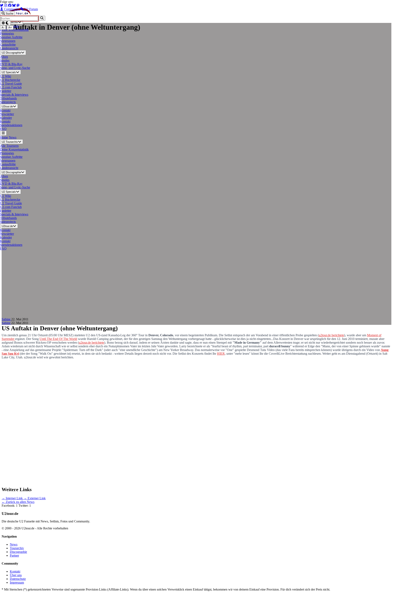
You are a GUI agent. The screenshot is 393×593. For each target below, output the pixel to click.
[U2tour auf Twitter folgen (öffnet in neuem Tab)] (2, 5)
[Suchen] (42, 18)
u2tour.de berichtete (331, 335)
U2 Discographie (11, 52)
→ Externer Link (35, 498)
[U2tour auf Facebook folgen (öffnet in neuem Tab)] (10, 5)
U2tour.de (7, 106)
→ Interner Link (13, 498)
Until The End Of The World (58, 339)
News (12, 137)
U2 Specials (9, 72)
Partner (14, 555)
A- (3, 27)
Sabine (6, 319)
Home (4, 137)
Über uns (16, 575)
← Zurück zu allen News (18, 502)
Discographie (18, 552)
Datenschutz (18, 579)
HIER (221, 353)
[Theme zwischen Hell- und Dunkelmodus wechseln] (5, 23)
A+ (10, 27)
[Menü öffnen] (3, 133)
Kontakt (15, 571)
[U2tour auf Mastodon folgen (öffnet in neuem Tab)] (18, 5)
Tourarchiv (17, 548)
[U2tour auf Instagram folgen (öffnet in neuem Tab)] (6, 5)
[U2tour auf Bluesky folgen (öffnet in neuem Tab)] (14, 5)
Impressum (17, 582)
